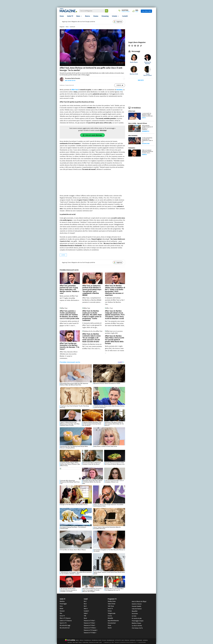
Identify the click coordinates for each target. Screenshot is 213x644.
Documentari (112, 623)
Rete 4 (86, 608)
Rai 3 (85, 606)
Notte (61, 608)
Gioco (144, 117)
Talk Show (111, 606)
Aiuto (100, 642)
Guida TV (70, 16)
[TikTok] (141, 46)
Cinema (95, 16)
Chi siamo (70, 642)
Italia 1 (86, 613)
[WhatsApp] (138, 46)
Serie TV (62, 616)
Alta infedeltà (132, 135)
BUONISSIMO (139, 640)
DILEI (122, 640)
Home (62, 16)
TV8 (85, 616)
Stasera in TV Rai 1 (89, 620)
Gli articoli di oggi (65, 625)
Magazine (62, 26)
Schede (114, 16)
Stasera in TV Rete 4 (90, 628)
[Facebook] (129, 46)
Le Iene (134, 616)
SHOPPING (126, 11)
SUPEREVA (145, 640)
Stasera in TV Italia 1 (90, 632)
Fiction (110, 611)
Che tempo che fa (137, 628)
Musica (87, 16)
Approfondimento (113, 620)
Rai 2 (85, 604)
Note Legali (75, 642)
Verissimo (135, 613)
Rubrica (144, 154)
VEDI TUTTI (141, 80)
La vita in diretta (137, 625)
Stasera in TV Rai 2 (89, 623)
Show (109, 625)
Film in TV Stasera (65, 618)
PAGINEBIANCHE (110, 640)
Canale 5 (86, 611)
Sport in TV (63, 623)
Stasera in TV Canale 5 (90, 630)
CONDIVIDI (118, 85)
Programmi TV (112, 599)
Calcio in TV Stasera (66, 620)
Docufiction (145, 143)
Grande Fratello (136, 606)
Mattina (62, 601)
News (78, 16)
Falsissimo (131, 148)
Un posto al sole (137, 618)
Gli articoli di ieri (65, 628)
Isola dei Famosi (137, 609)
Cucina (110, 616)
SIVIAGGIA (126, 640)
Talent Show (111, 604)
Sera (61, 606)
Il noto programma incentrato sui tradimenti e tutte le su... (147, 140)
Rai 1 (85, 601)
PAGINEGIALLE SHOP (96, 640)
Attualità (110, 618)
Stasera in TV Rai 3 (89, 625)
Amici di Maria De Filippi (139, 601)
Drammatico (145, 131)
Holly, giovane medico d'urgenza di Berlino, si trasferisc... (147, 127)
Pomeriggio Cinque (137, 621)
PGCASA (104, 640)
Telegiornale (111, 613)
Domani (62, 611)
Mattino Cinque (136, 623)
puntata (63, 255)
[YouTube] (135, 46)
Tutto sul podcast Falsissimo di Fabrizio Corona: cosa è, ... (147, 151)
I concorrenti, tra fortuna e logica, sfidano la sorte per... (147, 115)
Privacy (80, 642)
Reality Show (111, 601)
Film (61, 613)
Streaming (105, 16)
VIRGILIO (82, 640)
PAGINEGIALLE (87, 640)
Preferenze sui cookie (94, 642)
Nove (85, 618)
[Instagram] (132, 46)
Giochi (109, 628)
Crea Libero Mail (146, 11)
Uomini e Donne (137, 604)
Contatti (125, 16)
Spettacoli (72, 26)
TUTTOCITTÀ (118, 640)
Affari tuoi (131, 111)
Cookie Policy (85, 642)
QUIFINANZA (133, 640)
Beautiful (134, 611)
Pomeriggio (63, 604)
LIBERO (61, 8)
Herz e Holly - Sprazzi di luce (137, 123)
